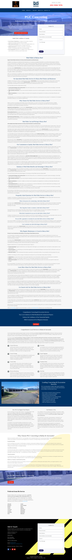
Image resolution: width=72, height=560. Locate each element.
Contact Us (47, 10)
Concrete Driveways (14, 345)
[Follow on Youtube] (15, 549)
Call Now (36, 324)
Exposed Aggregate (43, 353)
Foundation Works (43, 361)
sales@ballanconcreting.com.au (16, 543)
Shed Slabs (13, 307)
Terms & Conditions (33, 557)
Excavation (42, 345)
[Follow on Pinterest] (12, 549)
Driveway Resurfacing (14, 371)
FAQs (44, 557)
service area (25, 501)
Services (28, 10)
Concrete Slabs (13, 361)
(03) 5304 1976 (56, 5)
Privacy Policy (40, 557)
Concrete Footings (13, 353)
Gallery (35, 10)
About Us (40, 10)
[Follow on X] (10, 549)
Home (23, 10)
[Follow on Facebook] (8, 549)
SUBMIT (41, 51)
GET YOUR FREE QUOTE (21, 33)
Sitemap (28, 557)
